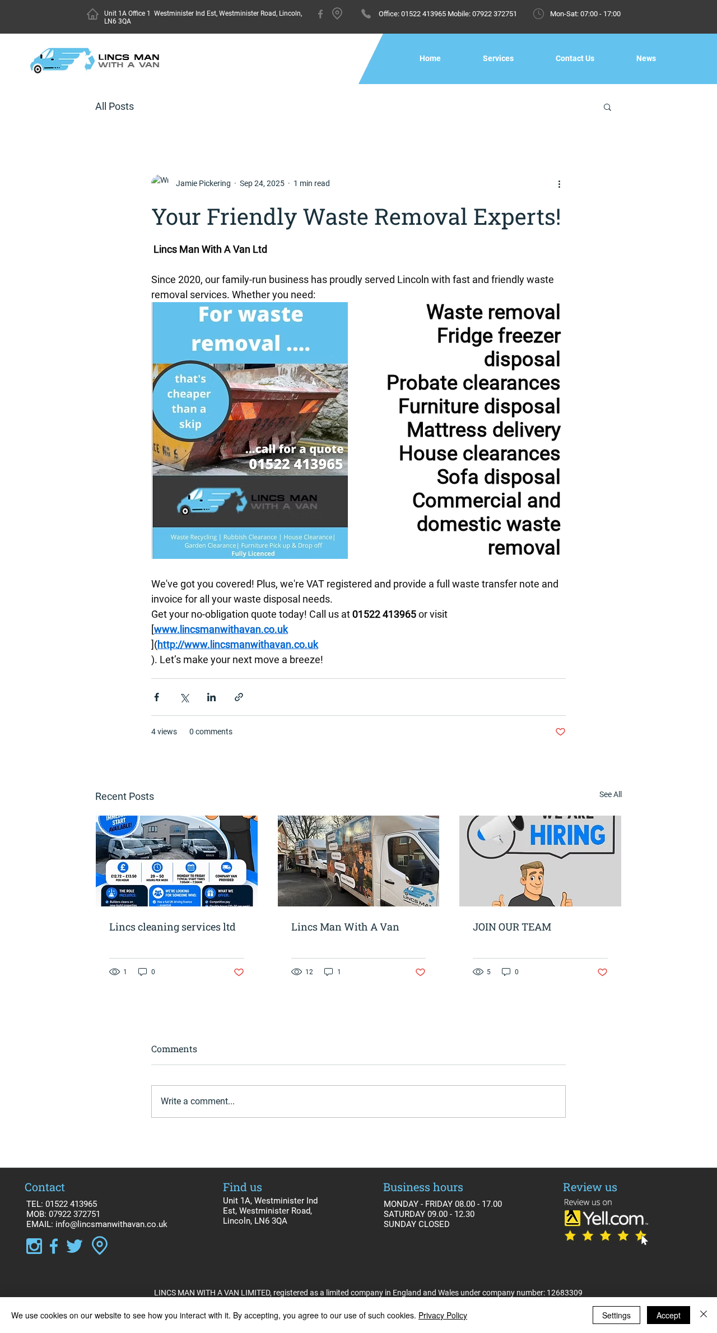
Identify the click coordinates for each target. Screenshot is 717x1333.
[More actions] (559, 183)
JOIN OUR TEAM (512, 926)
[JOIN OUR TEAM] (540, 861)
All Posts (114, 106)
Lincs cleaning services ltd (172, 926)
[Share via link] (239, 697)
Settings (616, 1315)
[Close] (703, 1315)
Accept (669, 1315)
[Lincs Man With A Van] (359, 861)
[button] (607, 106)
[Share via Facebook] (156, 697)
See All (610, 794)
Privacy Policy (442, 1315)
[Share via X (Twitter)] (184, 697)
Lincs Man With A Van (345, 926)
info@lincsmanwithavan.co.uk (111, 1224)
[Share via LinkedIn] (211, 697)
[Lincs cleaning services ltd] (177, 861)
